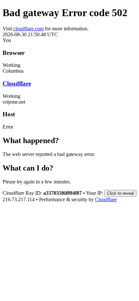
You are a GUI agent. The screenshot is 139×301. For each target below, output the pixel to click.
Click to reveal (120, 193)
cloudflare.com (28, 28)
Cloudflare (17, 83)
